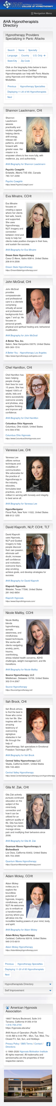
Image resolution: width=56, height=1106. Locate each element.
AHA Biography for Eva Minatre (21, 249)
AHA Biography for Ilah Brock (20, 755)
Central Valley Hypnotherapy (20, 772)
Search (11, 50)
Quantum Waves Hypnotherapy (21, 861)
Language (12, 55)
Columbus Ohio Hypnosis (18, 435)
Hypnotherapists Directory (19, 984)
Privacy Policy (12, 1043)
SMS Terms (27, 1043)
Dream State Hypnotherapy (19, 266)
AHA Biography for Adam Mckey (21, 929)
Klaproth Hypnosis (14, 597)
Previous (12, 86)
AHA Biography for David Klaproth (22, 580)
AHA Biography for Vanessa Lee (21, 503)
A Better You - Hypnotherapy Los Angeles (26, 352)
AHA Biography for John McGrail (21, 335)
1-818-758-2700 (14, 1024)
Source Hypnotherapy (16, 686)
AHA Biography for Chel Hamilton (22, 417)
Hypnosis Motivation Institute (34, 1051)
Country (25, 55)
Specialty (32, 50)
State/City (12, 60)
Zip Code (25, 60)
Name (21, 50)
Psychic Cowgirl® (14, 181)
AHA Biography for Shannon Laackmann (25, 164)
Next (9, 97)
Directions (10, 1046)
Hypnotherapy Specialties (32, 86)
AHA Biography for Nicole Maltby (22, 669)
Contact (38, 1043)
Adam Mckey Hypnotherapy (19, 946)
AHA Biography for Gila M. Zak (21, 840)
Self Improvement (14, 990)
